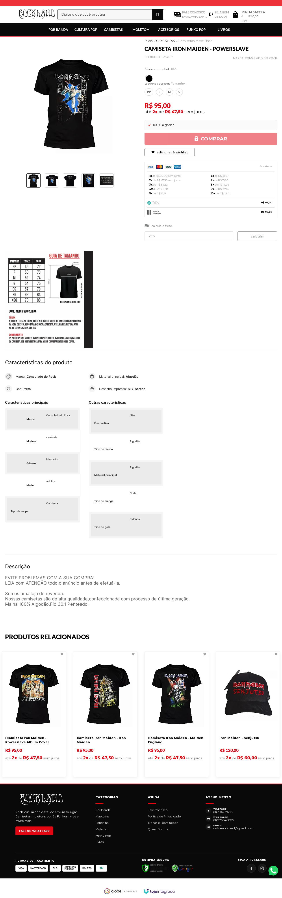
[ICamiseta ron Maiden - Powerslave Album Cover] (34, 714)
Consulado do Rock (261, 58)
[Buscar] (157, 14)
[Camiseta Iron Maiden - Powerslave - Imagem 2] (52, 180)
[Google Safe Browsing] (182, 868)
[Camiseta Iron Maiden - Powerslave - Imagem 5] (107, 180)
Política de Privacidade (164, 816)
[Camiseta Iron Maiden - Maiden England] (177, 714)
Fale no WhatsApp (34, 831)
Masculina (102, 816)
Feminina (102, 822)
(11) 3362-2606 (222, 812)
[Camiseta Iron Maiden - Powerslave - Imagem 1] (33, 180)
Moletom (102, 829)
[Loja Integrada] (159, 891)
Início (149, 41)
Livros (99, 842)
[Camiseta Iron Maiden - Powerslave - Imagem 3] (70, 180)
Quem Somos (158, 829)
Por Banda (103, 810)
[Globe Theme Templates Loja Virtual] (120, 891)
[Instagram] (262, 868)
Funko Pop (103, 835)
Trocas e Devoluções (163, 822)
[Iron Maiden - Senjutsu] (248, 714)
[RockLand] (32, 14)
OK (257, 236)
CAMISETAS (165, 41)
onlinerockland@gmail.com (233, 828)
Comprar (214, 139)
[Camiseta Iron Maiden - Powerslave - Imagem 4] (88, 180)
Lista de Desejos (20, 194)
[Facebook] (251, 868)
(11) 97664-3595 (223, 820)
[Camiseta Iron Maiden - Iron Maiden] (105, 714)
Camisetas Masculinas (195, 41)
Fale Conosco (158, 810)
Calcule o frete (161, 226)
